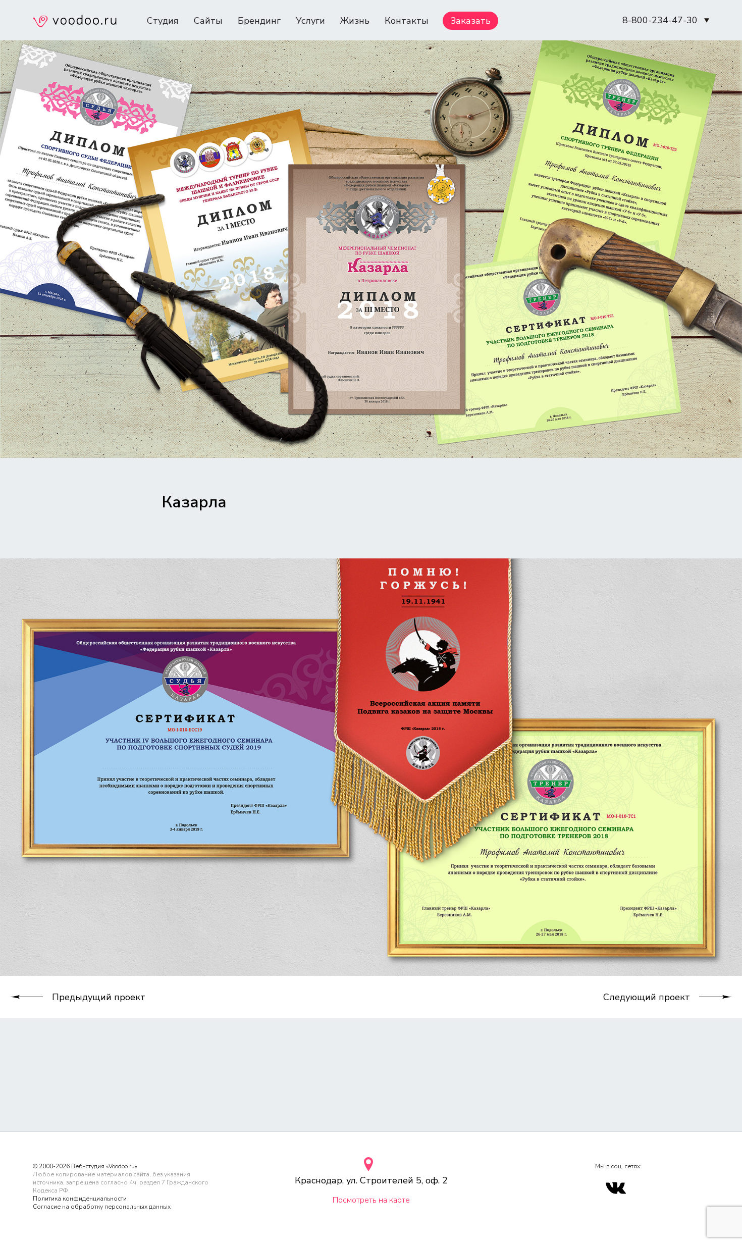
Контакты (407, 21)
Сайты (208, 21)
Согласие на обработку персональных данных (102, 1207)
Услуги (310, 21)
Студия (163, 21)
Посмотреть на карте (371, 1200)
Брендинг (259, 21)
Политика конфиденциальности (80, 1199)
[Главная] (75, 22)
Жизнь (354, 21)
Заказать (470, 21)
